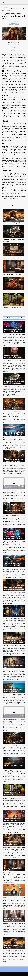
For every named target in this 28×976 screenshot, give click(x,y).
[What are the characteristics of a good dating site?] (14, 815)
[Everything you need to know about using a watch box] (13, 231)
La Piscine (14, 46)
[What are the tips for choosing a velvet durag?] (14, 352)
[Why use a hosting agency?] (14, 611)
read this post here (12, 83)
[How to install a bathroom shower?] (13, 266)
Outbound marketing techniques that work (11, 408)
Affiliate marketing (10, 892)
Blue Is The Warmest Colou (13, 44)
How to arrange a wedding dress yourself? (13, 919)
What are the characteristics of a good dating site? (13, 819)
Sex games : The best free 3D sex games (14, 487)
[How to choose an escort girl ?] (14, 712)
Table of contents (14, 42)
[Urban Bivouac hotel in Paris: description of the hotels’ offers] (14, 738)
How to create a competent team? (13, 666)
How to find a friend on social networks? (13, 291)
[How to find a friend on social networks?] (13, 283)
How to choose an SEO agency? (11, 223)
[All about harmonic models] (14, 762)
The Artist (13, 47)
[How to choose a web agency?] (13, 249)
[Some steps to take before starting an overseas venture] (14, 585)
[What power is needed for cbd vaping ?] (13, 299)
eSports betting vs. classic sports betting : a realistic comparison (13, 331)
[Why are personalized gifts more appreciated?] (14, 840)
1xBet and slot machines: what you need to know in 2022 (13, 538)
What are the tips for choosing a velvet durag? (12, 356)
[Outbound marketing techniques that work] (14, 404)
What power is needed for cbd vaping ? (13, 308)
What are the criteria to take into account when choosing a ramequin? (14, 642)
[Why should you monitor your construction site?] (14, 560)
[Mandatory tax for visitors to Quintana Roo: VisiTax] (14, 686)
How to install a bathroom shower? (12, 274)
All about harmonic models (13, 765)
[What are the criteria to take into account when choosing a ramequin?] (14, 637)
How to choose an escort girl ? (14, 716)
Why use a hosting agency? (13, 614)
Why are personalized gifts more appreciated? (13, 844)
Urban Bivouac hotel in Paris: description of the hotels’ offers (14, 743)
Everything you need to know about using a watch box (13, 240)
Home (2, 7)
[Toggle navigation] (3, 2)
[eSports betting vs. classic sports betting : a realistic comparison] (14, 326)
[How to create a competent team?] (14, 662)
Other (6, 7)
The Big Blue (13, 50)
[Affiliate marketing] (14, 889)
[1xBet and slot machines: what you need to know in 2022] (14, 533)
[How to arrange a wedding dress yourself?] (14, 915)
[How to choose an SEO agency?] (13, 215)
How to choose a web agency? (11, 258)
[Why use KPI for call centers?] (14, 507)
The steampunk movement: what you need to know (13, 460)
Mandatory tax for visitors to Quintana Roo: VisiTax (13, 690)
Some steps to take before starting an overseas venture (14, 588)
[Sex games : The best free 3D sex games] (14, 483)
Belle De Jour (13, 49)
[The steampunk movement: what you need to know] (14, 456)
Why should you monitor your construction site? (12, 564)
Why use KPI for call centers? (14, 510)
